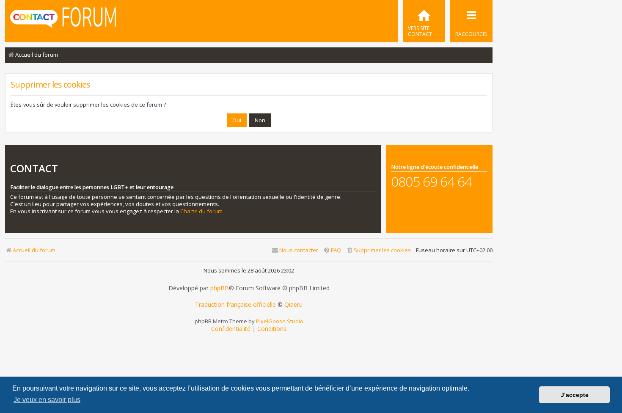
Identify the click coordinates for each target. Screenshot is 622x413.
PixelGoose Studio (279, 321)
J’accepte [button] (575, 394)
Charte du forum (201, 211)
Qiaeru (293, 304)
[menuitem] (424, 21)
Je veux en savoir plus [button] (47, 399)
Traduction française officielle (235, 304)
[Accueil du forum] (63, 20)
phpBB (219, 288)
